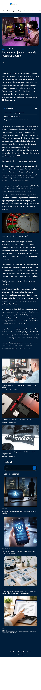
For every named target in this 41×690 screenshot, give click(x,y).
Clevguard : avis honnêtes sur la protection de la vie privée (19, 512)
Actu (3, 62)
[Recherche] (37, 4)
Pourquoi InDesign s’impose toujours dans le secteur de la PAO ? (20, 386)
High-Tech (4, 422)
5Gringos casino (8, 100)
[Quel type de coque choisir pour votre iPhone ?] (20, 405)
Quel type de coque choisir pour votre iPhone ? (17, 419)
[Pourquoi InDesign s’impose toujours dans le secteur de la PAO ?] (20, 371)
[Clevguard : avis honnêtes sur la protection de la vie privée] (20, 492)
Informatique (5, 390)
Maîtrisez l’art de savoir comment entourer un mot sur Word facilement (19, 632)
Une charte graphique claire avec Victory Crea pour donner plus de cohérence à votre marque (19, 592)
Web (3, 588)
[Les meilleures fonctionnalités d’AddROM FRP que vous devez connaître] (20, 532)
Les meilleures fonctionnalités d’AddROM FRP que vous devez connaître (18, 552)
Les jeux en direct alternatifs (12, 116)
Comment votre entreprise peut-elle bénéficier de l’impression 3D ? (18, 453)
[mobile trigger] (3, 4)
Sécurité (4, 509)
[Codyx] (13, 4)
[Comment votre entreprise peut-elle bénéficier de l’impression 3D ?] (20, 437)
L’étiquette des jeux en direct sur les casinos (16, 120)
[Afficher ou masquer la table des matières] (25, 109)
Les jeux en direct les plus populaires (14, 113)
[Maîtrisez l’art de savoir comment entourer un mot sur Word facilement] (20, 611)
